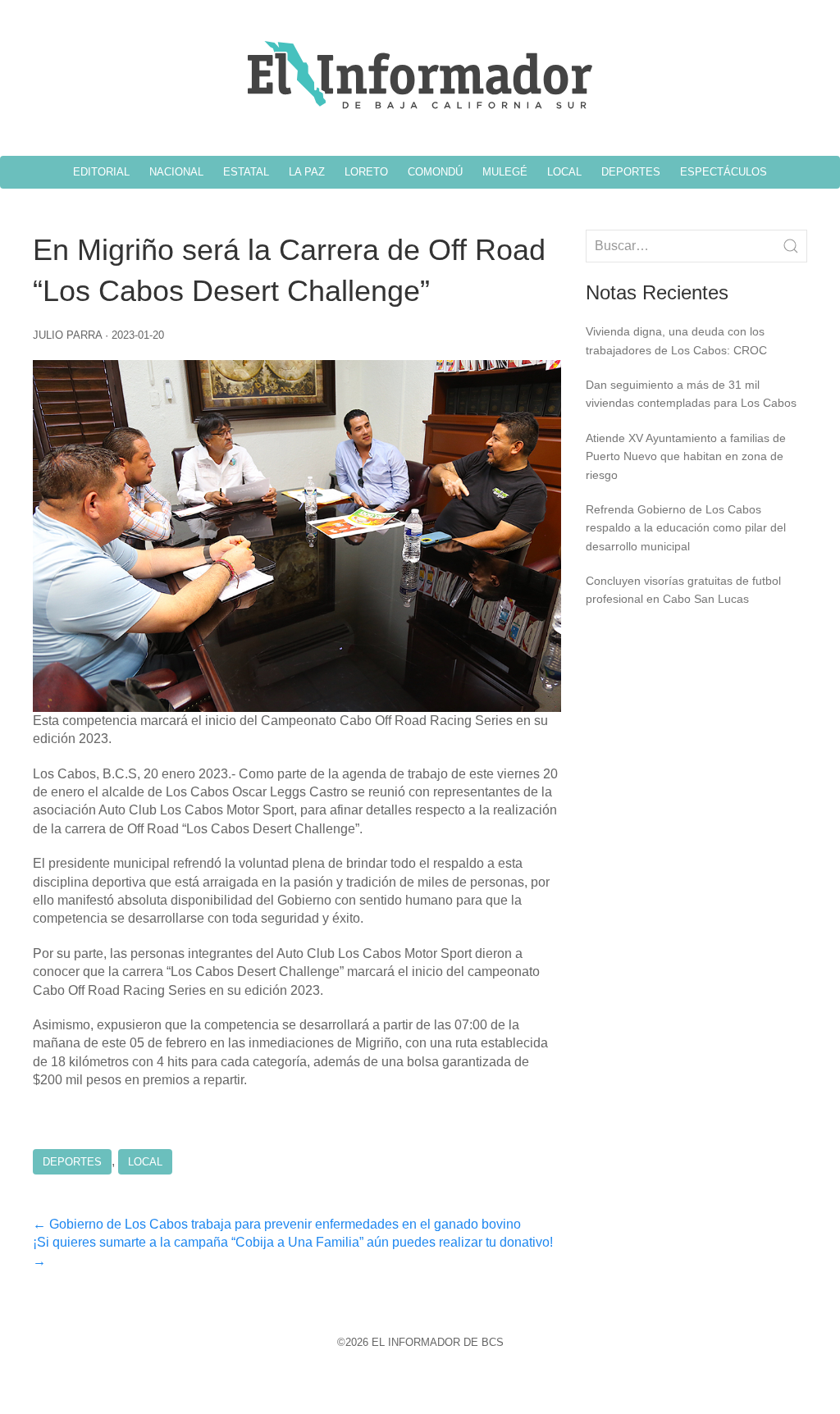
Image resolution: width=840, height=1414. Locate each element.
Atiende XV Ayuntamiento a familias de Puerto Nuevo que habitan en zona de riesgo (686, 456)
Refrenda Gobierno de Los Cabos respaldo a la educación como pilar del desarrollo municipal (686, 528)
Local (145, 1162)
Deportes (72, 1162)
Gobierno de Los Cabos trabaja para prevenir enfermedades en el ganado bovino (277, 1224)
